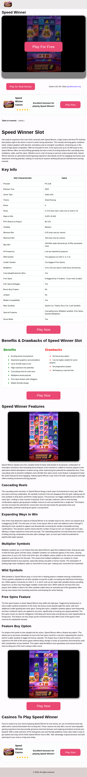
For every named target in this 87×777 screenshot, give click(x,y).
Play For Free (43, 47)
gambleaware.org (74, 87)
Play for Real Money (21, 86)
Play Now (70, 104)
